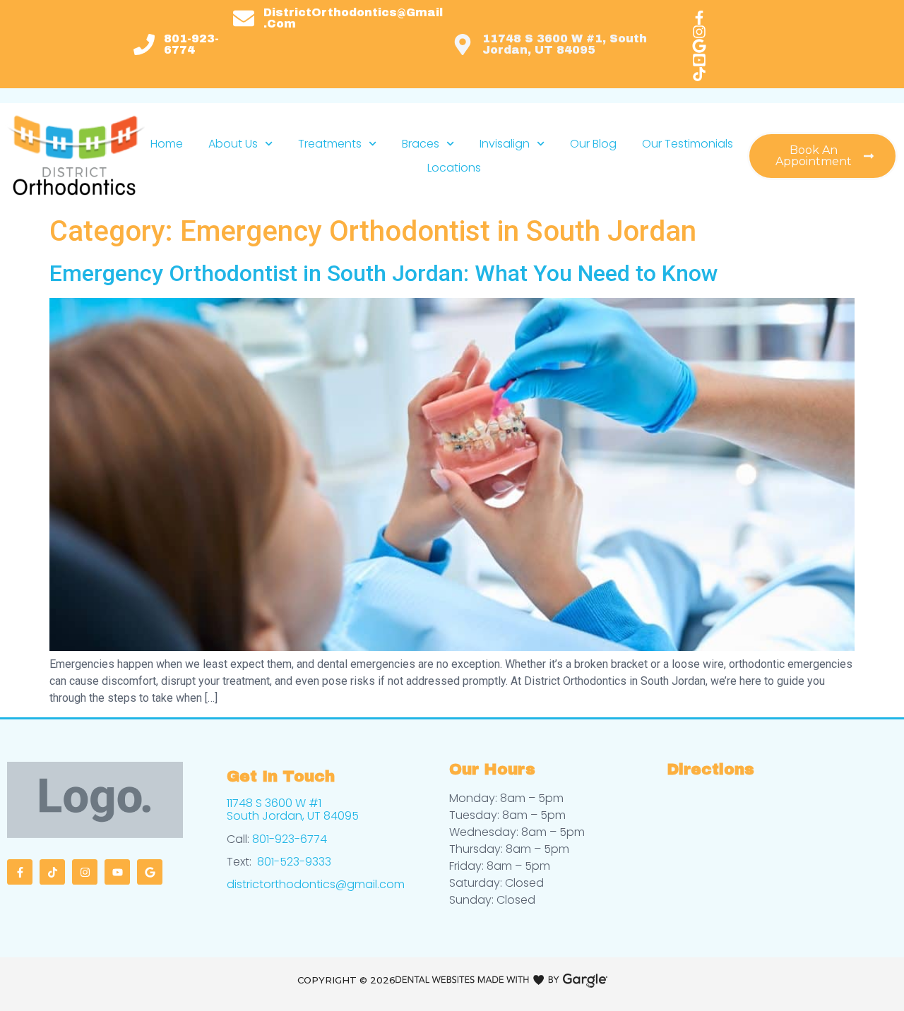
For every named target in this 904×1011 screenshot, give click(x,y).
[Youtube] (117, 872)
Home (166, 144)
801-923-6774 (289, 839)
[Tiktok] (52, 872)
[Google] (149, 872)
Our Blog (593, 144)
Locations (454, 168)
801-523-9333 (294, 862)
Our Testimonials (687, 144)
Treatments (330, 144)
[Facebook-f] (19, 872)
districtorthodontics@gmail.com (316, 884)
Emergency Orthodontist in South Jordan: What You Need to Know (386, 273)
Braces (420, 144)
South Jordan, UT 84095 (293, 816)
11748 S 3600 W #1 (274, 803)
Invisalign (505, 144)
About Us (233, 144)
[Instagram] (84, 872)
